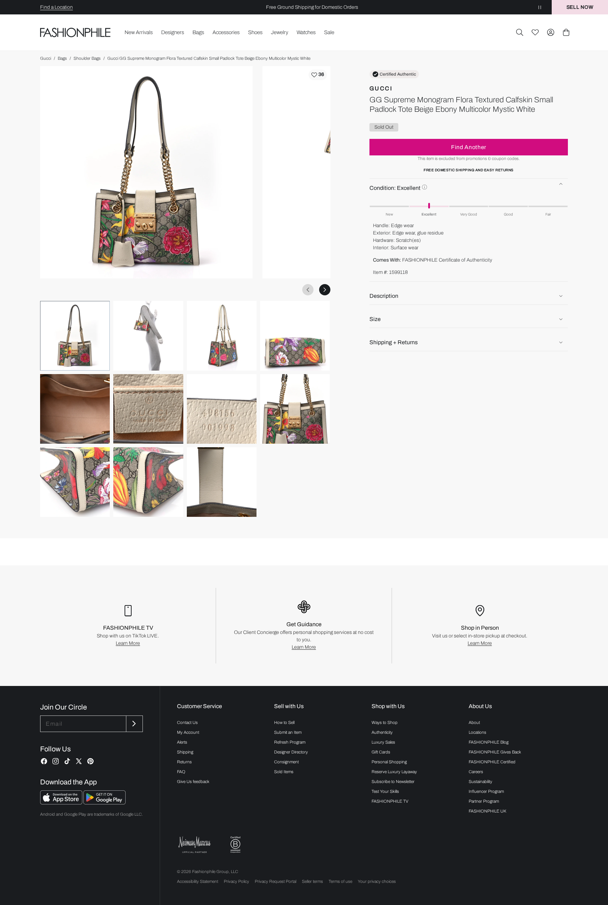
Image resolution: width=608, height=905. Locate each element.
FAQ (181, 771)
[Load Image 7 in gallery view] (221, 409)
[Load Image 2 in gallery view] (148, 336)
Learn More (128, 643)
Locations (477, 732)
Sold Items (283, 771)
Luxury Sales (383, 742)
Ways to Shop (385, 722)
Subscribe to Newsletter (393, 781)
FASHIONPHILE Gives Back (495, 752)
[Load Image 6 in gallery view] (148, 409)
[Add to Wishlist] (318, 75)
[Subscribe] (133, 723)
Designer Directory (291, 752)
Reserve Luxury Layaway (394, 771)
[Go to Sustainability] (235, 844)
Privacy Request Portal (275, 881)
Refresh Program (289, 742)
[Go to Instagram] (55, 761)
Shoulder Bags (87, 58)
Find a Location (56, 7)
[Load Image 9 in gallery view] (75, 482)
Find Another (468, 147)
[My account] (551, 32)
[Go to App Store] (61, 802)
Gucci (45, 58)
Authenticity (382, 732)
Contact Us (187, 722)
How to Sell (284, 722)
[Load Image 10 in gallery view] (148, 482)
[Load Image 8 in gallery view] (295, 409)
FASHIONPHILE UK (487, 811)
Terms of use (340, 881)
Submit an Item (288, 732)
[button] (520, 32)
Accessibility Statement (197, 881)
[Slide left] (308, 289)
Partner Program (484, 801)
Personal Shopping (389, 761)
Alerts (182, 742)
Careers (476, 771)
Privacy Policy (236, 881)
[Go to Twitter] (79, 761)
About (474, 722)
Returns (184, 761)
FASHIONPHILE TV (390, 801)
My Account (188, 732)
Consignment (286, 761)
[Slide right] (324, 289)
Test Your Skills (385, 791)
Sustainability (480, 781)
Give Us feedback (193, 781)
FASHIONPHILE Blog (488, 742)
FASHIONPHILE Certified (492, 761)
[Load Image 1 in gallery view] (75, 336)
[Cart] (566, 32)
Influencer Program (486, 791)
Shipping (185, 752)
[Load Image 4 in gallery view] (295, 336)
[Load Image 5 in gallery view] (75, 409)
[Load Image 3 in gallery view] (221, 336)
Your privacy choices (377, 881)
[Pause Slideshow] (540, 7)
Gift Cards (381, 752)
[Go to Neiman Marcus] (194, 844)
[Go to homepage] (75, 32)
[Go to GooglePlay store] (104, 802)
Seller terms (312, 881)
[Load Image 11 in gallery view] (221, 482)
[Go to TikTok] (67, 761)
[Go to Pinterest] (90, 761)
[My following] (535, 32)
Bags (62, 58)
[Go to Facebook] (44, 761)
